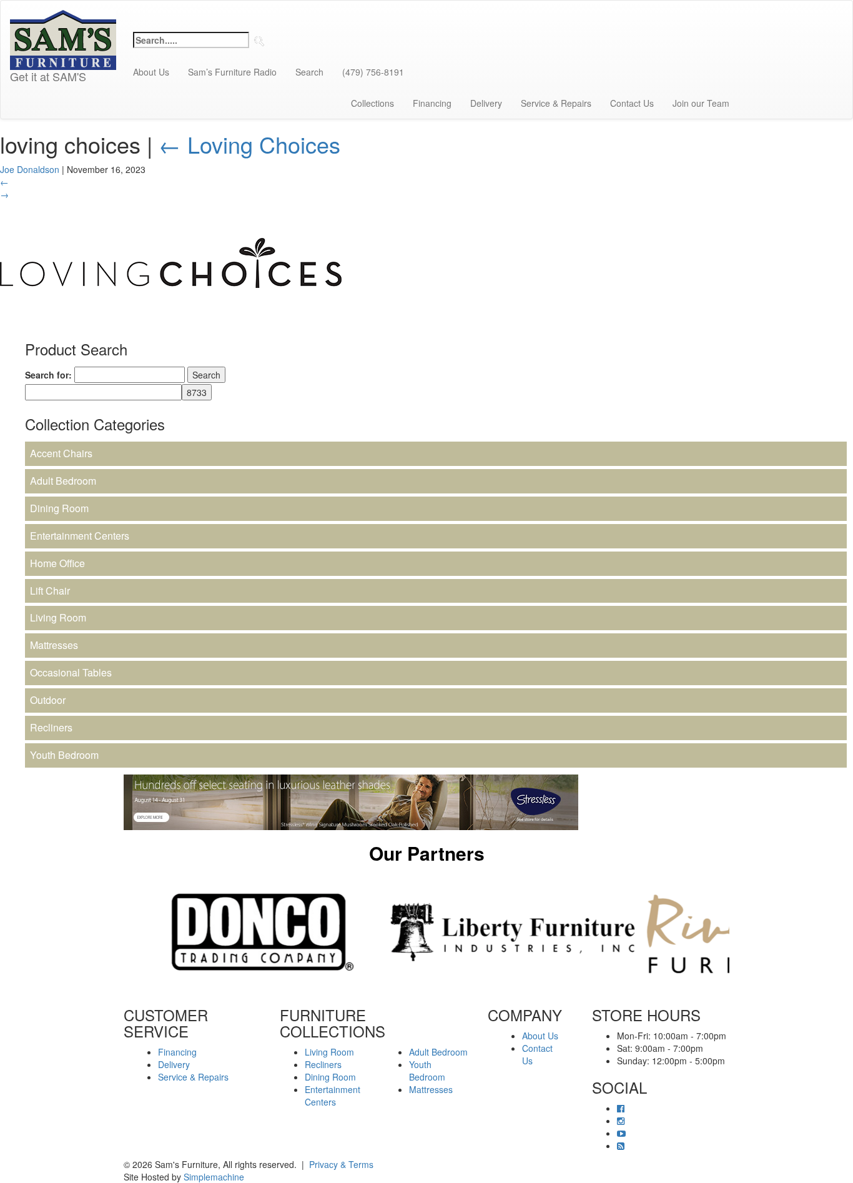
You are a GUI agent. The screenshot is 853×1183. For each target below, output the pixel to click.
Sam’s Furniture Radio (232, 72)
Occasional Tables (71, 672)
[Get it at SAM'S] (63, 16)
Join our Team (701, 103)
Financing (432, 103)
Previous (114, 932)
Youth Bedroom (64, 755)
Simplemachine (214, 1177)
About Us (151, 72)
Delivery (486, 103)
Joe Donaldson (29, 169)
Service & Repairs (556, 103)
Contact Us (632, 103)
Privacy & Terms (341, 1164)
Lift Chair (50, 590)
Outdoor (48, 700)
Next (738, 932)
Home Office (57, 563)
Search (309, 72)
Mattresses (54, 645)
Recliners (51, 727)
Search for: (48, 375)
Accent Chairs (61, 453)
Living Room (58, 617)
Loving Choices (249, 144)
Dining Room (59, 508)
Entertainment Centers (79, 535)
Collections (372, 103)
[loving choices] (171, 261)
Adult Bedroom (63, 480)
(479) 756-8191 (373, 72)
